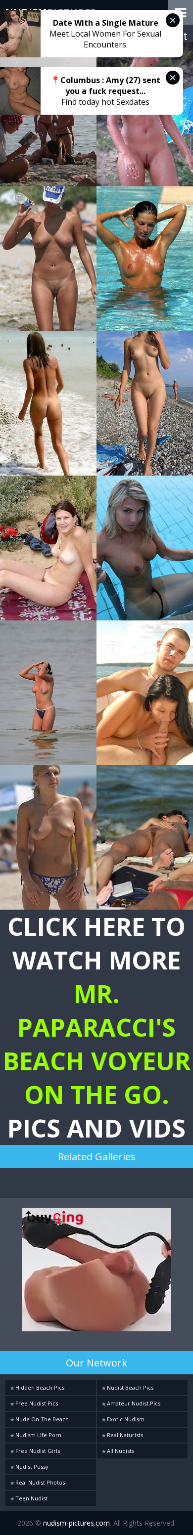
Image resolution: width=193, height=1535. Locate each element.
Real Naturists (124, 1435)
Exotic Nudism (125, 1419)
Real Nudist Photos (39, 1482)
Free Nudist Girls (37, 1450)
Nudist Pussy (31, 1466)
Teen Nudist (31, 1498)
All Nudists (119, 1450)
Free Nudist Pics (36, 1403)
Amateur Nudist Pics (132, 1403)
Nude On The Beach (41, 1419)
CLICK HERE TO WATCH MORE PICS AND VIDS (97, 1027)
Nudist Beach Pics (129, 1387)
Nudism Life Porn (37, 1435)
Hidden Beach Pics (39, 1387)
